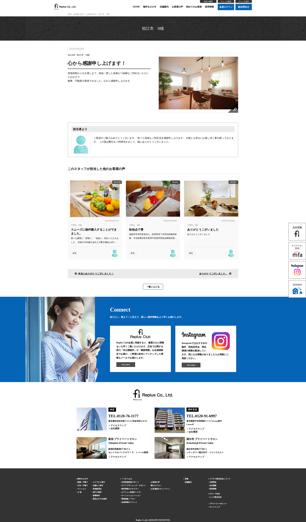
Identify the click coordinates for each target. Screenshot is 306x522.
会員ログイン (226, 7)
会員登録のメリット (129, 502)
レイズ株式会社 (215, 497)
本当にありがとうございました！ (96, 273)
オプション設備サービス (131, 492)
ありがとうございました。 (213, 273)
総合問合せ (243, 7)
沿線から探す (98, 485)
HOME (136, 7)
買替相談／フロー (128, 499)
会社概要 (115, 428)
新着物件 (96, 495)
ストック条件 (243, 1)
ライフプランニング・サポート (133, 485)
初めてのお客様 (194, 7)
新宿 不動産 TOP (76, 14)
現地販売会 (97, 489)
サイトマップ (214, 507)
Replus (139, 520)
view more (126, 364)
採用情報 (209, 7)
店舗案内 (164, 7)
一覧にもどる (153, 286)
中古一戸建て (82, 485)
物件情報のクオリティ (130, 489)
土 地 (79, 492)
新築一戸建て (82, 482)
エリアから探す (99, 482)
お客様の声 (177, 7)
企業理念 (212, 482)
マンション (81, 489)
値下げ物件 (97, 492)
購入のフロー (156, 485)
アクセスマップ (118, 425)
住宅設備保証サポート (130, 482)
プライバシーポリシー (218, 503)
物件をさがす (150, 7)
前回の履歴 (208, 1)
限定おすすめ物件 (100, 499)
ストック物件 (226, 1)
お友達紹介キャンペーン (160, 489)
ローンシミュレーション (131, 495)
